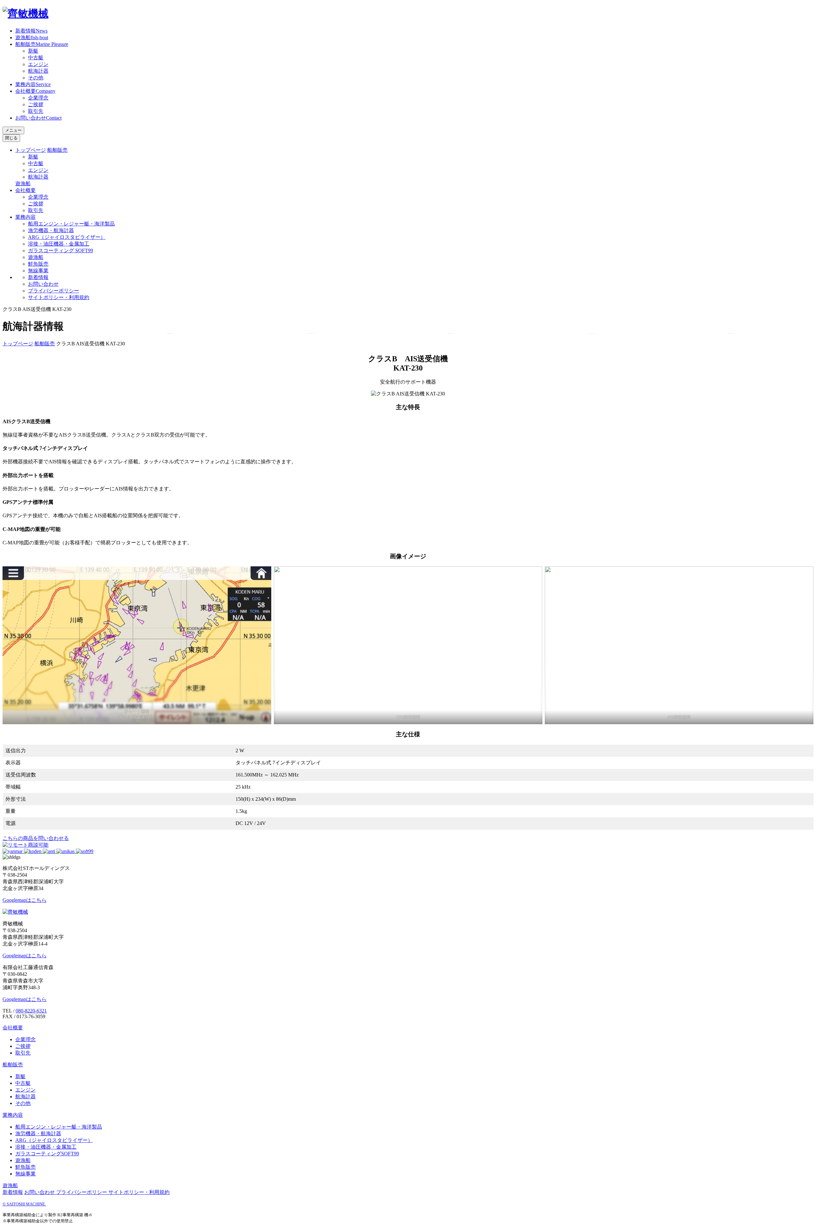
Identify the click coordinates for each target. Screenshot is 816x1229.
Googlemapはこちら (25, 900)
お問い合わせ (38, 118)
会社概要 (35, 91)
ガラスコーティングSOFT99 (47, 1153)
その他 (35, 77)
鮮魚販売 (38, 264)
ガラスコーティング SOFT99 (60, 250)
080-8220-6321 (31, 1010)
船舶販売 (41, 44)
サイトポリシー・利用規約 (58, 297)
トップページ (30, 150)
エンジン (38, 64)
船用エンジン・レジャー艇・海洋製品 (71, 223)
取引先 (35, 111)
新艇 (33, 51)
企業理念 (38, 97)
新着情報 (31, 30)
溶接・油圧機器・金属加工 (58, 244)
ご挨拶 (35, 104)
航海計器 (38, 71)
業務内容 (33, 84)
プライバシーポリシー (53, 290)
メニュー (13, 130)
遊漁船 (31, 37)
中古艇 (35, 57)
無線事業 (38, 270)
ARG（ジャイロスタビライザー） (67, 237)
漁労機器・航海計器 (51, 230)
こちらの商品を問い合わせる (36, 838)
